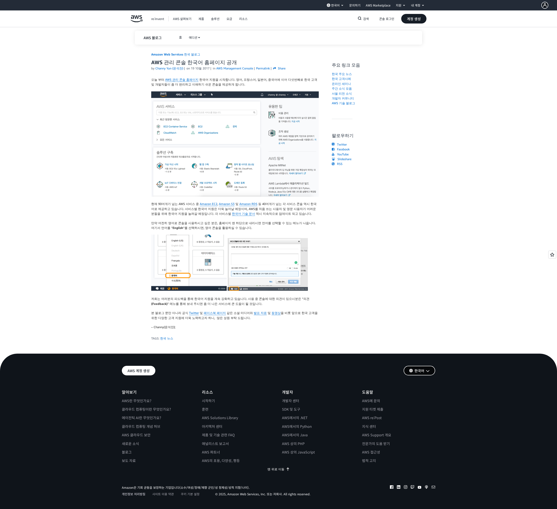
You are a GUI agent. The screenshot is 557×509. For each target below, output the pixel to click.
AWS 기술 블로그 (343, 103)
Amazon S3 (227, 204)
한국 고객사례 (341, 79)
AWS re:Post (372, 417)
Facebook (342, 149)
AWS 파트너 (211, 452)
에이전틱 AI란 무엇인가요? (141, 417)
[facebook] (391, 487)
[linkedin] (398, 487)
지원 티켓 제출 (372, 409)
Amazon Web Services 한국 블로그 (175, 54)
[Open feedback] (552, 255)
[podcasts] (426, 487)
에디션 (193, 37)
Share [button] (281, 68)
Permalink (263, 68)
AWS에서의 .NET (295, 417)
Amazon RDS (248, 204)
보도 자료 (129, 460)
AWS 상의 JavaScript (298, 452)
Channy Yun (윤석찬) (169, 68)
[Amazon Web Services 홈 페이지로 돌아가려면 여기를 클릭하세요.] (137, 21)
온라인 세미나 (341, 84)
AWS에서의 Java (295, 434)
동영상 (276, 313)
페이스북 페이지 (215, 313)
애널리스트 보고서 (215, 443)
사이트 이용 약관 (163, 494)
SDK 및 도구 (291, 409)
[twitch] (412, 487)
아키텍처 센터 (212, 426)
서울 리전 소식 (342, 93)
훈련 (205, 409)
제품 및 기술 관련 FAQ (218, 434)
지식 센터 (369, 426)
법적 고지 (369, 460)
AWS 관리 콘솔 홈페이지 (181, 79)
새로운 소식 (130, 443)
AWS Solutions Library (220, 417)
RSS (338, 164)
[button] (549, 5)
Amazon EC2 (208, 204)
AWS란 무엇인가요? (136, 400)
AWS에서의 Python (297, 426)
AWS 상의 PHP (293, 443)
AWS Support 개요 (376, 434)
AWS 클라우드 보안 (136, 434)
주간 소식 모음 (342, 88)
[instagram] (405, 487)
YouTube (342, 154)
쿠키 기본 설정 (190, 494)
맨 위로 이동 (275, 469)
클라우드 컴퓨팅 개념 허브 (141, 426)
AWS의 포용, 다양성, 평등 (221, 460)
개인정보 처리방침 (133, 494)
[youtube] (419, 487)
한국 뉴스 (166, 338)
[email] (433, 487)
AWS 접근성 (371, 452)
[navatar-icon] (544, 5)
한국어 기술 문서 (243, 213)
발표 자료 (260, 313)
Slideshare (343, 159)
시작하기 (208, 400)
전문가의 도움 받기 (376, 443)
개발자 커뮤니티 (343, 98)
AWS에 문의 (371, 400)
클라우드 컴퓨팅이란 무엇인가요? (146, 409)
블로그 (127, 452)
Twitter (194, 313)
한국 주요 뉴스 (342, 74)
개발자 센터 (290, 400)
